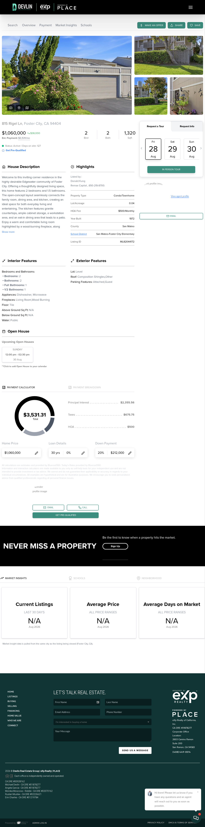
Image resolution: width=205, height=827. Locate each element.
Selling (12, 706)
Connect (13, 725)
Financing (14, 711)
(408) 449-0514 (181, 752)
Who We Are (14, 720)
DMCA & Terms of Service (182, 822)
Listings (13, 696)
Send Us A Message (135, 750)
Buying (12, 701)
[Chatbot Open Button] (196, 818)
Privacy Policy (156, 822)
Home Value (14, 715)
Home (11, 691)
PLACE (56, 771)
